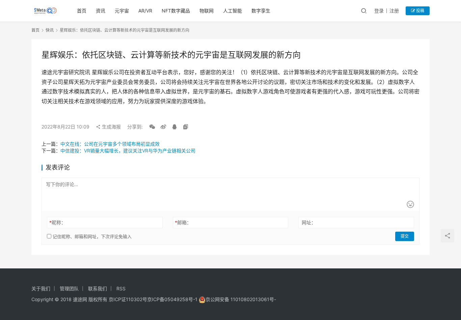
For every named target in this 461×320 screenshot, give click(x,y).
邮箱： (183, 222)
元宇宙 (122, 10)
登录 (379, 10)
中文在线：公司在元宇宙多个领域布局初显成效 (110, 144)
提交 (405, 236)
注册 (394, 10)
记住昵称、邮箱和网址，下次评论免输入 (91, 236)
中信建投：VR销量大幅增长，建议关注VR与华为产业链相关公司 (127, 150)
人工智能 (232, 10)
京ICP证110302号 (128, 299)
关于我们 (40, 288)
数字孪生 (260, 10)
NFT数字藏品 (176, 10)
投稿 (419, 10)
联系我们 (97, 288)
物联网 (206, 10)
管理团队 (69, 288)
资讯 (100, 10)
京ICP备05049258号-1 (173, 299)
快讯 (50, 30)
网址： (309, 222)
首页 (81, 10)
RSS (121, 288)
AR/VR (145, 10)
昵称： (57, 222)
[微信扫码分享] (152, 126)
